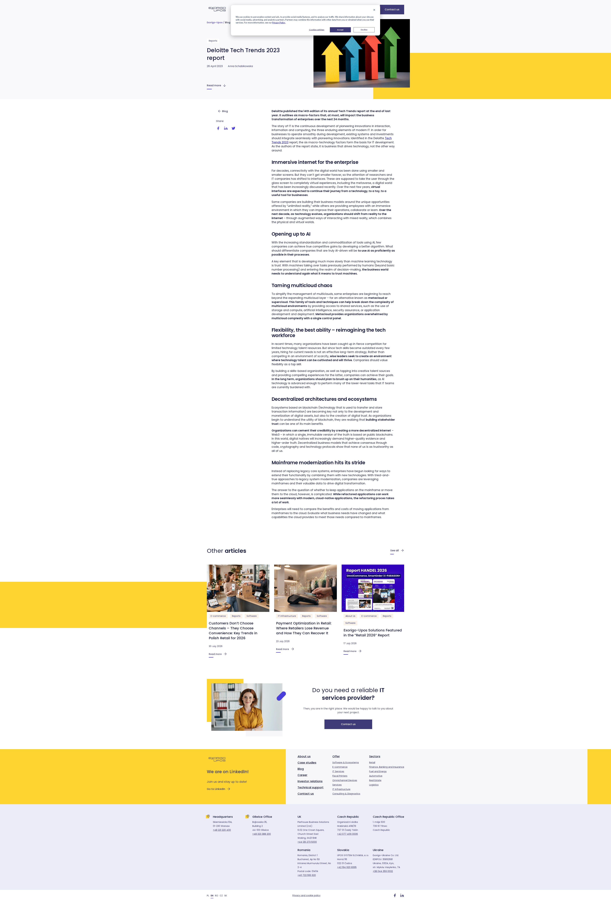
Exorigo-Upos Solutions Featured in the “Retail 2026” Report (373, 633)
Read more (214, 85)
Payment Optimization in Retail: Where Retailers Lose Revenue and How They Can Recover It (303, 628)
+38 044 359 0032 (383, 871)
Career (302, 775)
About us (304, 756)
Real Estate (375, 780)
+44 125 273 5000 (307, 842)
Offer (336, 756)
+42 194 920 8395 (347, 867)
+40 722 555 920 (307, 875)
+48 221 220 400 (222, 830)
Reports (213, 40)
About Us (350, 616)
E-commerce (218, 616)
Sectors (374, 756)
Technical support (310, 787)
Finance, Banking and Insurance (386, 767)
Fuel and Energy (378, 771)
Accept (340, 29)
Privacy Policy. (278, 22)
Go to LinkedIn (216, 789)
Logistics (374, 784)
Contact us (392, 9)
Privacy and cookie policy (306, 895)
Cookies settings (316, 29)
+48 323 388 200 (261, 834)
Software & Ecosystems (345, 762)
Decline (364, 29)
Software (252, 616)
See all (394, 550)
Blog (227, 22)
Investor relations (310, 781)
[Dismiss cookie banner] (374, 10)
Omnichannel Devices (344, 780)
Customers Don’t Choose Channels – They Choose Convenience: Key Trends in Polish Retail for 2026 (233, 631)
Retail (372, 762)
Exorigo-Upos (215, 22)
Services (337, 784)
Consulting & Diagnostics (346, 793)
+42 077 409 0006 (347, 834)
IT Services (338, 771)
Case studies (307, 763)
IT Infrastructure (287, 616)
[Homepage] (217, 13)
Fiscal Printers (339, 775)
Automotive (375, 775)
